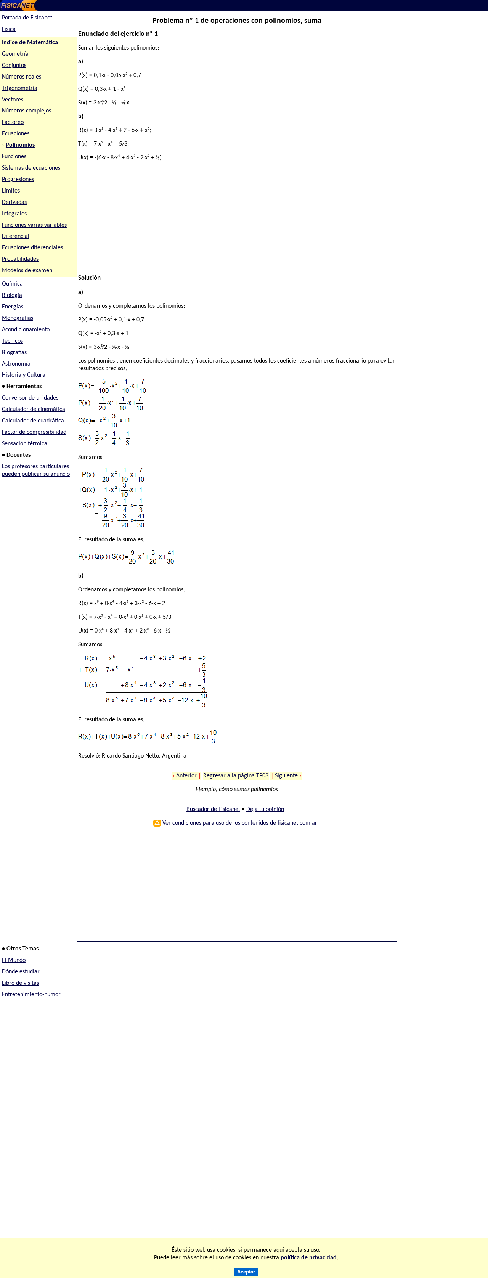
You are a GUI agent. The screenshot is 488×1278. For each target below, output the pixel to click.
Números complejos (26, 111)
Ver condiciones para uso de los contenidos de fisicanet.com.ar (239, 823)
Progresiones (18, 180)
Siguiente (286, 776)
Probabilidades (20, 259)
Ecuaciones (15, 134)
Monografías (17, 318)
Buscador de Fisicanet (213, 809)
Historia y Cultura (23, 375)
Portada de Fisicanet (27, 18)
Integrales (14, 214)
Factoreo (13, 122)
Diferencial (15, 236)
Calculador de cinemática (33, 409)
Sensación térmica (24, 444)
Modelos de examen (27, 271)
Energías (12, 307)
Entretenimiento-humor (31, 995)
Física (9, 29)
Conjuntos (14, 66)
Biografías (14, 353)
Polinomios (20, 145)
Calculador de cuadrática (33, 421)
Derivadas (14, 202)
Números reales (21, 77)
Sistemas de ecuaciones (31, 168)
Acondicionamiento (26, 330)
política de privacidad (309, 1258)
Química (12, 284)
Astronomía (16, 364)
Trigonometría (19, 88)
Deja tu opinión (265, 809)
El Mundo (14, 960)
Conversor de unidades (30, 398)
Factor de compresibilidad (34, 432)
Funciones (14, 157)
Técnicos (12, 341)
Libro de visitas (20, 983)
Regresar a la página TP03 (235, 776)
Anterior (186, 776)
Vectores (12, 100)
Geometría (15, 54)
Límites (11, 191)
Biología (12, 295)
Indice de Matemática (30, 43)
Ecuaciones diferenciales (32, 248)
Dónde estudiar (21, 972)
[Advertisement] (234, 221)
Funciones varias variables (34, 225)
